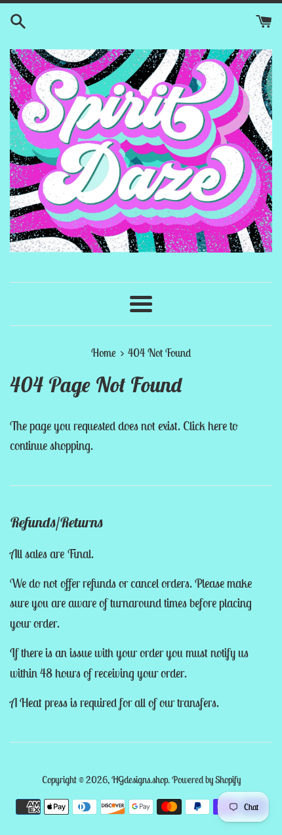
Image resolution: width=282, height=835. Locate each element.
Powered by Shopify (206, 779)
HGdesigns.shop (139, 779)
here (217, 426)
